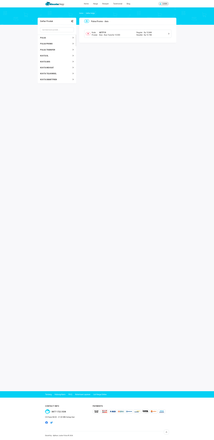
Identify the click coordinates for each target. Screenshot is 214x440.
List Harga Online (100, 394)
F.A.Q (70, 394)
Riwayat (105, 4)
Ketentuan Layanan (82, 394)
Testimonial (117, 4)
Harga (95, 4)
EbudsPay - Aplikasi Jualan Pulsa (56, 435)
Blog (128, 4)
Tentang (48, 394)
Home (86, 4)
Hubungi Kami (60, 394)
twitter (51, 422)
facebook (46, 422)
